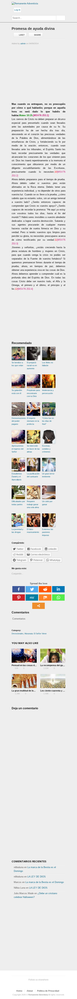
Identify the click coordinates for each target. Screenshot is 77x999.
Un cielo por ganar (47, 503)
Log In (17, 10)
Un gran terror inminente (48, 475)
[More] (38, 606)
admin (23, 43)
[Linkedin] (58, 589)
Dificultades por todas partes (18, 503)
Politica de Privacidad (48, 991)
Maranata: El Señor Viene (36, 633)
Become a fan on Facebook (32, 984)
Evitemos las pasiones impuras (47, 532)
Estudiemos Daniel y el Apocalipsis (17, 477)
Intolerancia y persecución (48, 391)
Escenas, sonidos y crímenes (46, 449)
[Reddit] (45, 589)
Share (37, 35)
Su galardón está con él (17, 391)
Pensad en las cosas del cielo (27, 665)
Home (19, 991)
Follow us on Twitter (26, 984)
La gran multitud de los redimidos (28, 690)
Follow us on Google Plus (38, 984)
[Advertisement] (38, 73)
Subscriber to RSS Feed (43, 984)
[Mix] (45, 597)
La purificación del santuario (33, 475)
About (30, 991)
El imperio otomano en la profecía (33, 421)
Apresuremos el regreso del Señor (17, 449)
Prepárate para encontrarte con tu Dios (33, 393)
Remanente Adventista (38, 995)
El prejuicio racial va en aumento (32, 365)
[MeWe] (32, 597)
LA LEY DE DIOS (36, 876)
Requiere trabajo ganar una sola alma (33, 504)
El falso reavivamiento (33, 530)
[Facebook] (18, 589)
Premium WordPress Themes (49, 984)
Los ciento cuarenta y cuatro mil (56, 690)
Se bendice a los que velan (17, 364)
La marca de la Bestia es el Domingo (44, 882)
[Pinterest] (18, 597)
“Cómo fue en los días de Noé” (48, 421)
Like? (22, 35)
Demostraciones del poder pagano (18, 421)
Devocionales (17, 633)
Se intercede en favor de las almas (33, 449)
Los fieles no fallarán (47, 364)
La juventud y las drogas (17, 530)
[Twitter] (32, 589)
